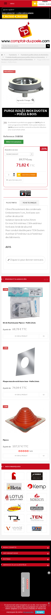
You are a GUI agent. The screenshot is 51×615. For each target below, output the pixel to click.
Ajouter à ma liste (15, 180)
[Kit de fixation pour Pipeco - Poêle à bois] (25, 303)
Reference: (9, 136)
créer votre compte (25, 13)
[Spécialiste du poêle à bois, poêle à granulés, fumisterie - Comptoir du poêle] (25, 32)
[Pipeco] (25, 420)
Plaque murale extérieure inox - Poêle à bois (21, 381)
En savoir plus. (28, 612)
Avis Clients (23, 584)
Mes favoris (10, 16)
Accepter (40, 612)
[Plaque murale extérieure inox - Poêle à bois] (25, 361)
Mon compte (22, 16)
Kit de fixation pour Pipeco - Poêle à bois (19, 323)
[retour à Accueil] (2, 55)
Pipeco (5, 440)
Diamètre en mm (11, 150)
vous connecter (8, 13)
